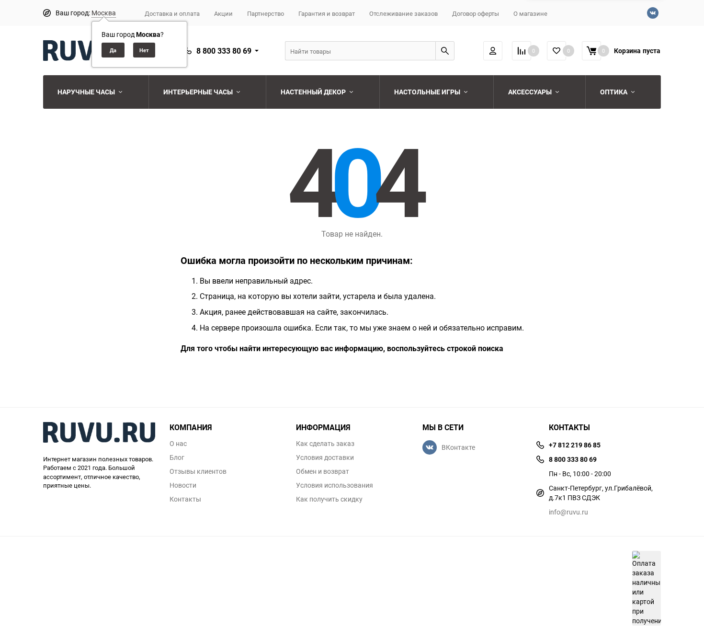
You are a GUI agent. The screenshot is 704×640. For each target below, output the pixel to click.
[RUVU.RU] (99, 433)
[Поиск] (444, 50)
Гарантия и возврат (326, 13)
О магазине (530, 13)
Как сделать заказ (325, 443)
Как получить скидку (329, 499)
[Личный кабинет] (492, 50)
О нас (178, 443)
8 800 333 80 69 (223, 51)
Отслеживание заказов (403, 13)
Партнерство (265, 13)
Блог (177, 457)
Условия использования (334, 485)
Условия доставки (325, 457)
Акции (223, 13)
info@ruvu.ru (568, 511)
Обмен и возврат (322, 471)
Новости (183, 485)
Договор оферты (475, 13)
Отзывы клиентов (198, 471)
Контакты (185, 499)
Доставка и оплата (172, 13)
